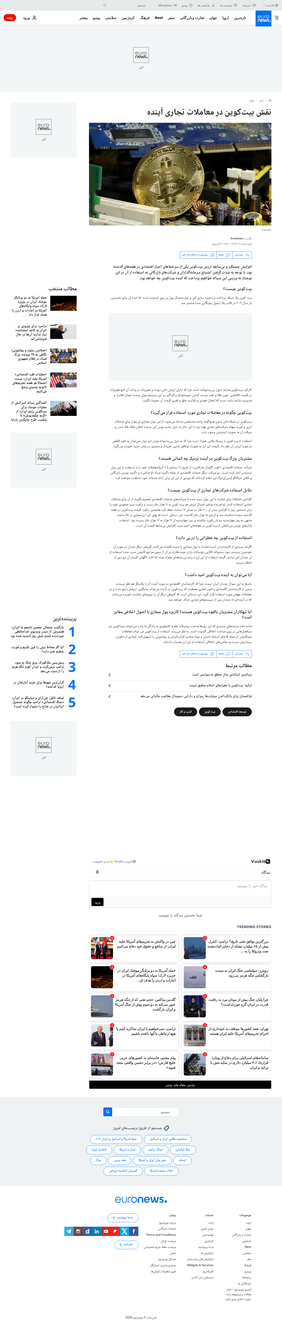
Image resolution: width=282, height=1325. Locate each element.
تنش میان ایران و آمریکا (152, 1160)
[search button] (104, 5)
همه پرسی (120, 1160)
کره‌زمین (128, 17)
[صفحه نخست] (270, 101)
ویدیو (96, 17)
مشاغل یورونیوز (167, 1259)
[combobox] (127, 5)
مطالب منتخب (62, 289)
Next (159, 17)
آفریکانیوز (207, 1271)
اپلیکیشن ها (207, 1253)
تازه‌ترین (240, 17)
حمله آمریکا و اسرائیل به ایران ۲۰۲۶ (116, 1139)
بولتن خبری (207, 1229)
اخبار (261, 101)
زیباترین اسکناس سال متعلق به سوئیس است (222, 675)
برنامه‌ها (246, 1277)
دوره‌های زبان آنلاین (202, 1277)
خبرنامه (128, 1244)
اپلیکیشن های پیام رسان (200, 1259)
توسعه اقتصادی (237, 711)
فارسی (270, 5)
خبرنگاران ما (244, 1283)
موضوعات (245, 1215)
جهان (213, 17)
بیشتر (172, 1215)
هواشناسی (207, 1235)
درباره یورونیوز (167, 1223)
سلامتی (110, 17)
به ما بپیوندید (205, 1247)
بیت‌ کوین (209, 711)
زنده (10, 17)
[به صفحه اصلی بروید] (263, 18)
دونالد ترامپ (155, 1149)
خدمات (209, 1215)
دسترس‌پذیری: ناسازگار (163, 1265)
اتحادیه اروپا (99, 1149)
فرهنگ (145, 17)
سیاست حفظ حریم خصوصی (160, 1247)
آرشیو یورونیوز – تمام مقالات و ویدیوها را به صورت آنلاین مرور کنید (238, 1294)
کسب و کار (186, 711)
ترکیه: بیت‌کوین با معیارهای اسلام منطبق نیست (220, 685)
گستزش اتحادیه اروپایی (123, 1171)
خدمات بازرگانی (167, 1229)
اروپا (225, 17)
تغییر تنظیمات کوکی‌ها (163, 1271)
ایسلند (182, 1160)
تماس (173, 1253)
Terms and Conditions (161, 1235)
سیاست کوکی (168, 1241)
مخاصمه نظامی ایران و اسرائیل (168, 1139)
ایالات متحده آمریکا (161, 1171)
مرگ (98, 1160)
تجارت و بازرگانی (192, 17)
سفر (171, 17)
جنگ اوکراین (183, 1149)
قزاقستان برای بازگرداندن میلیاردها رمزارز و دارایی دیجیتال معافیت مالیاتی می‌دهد (196, 696)
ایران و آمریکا (127, 1149)
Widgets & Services (200, 1265)
